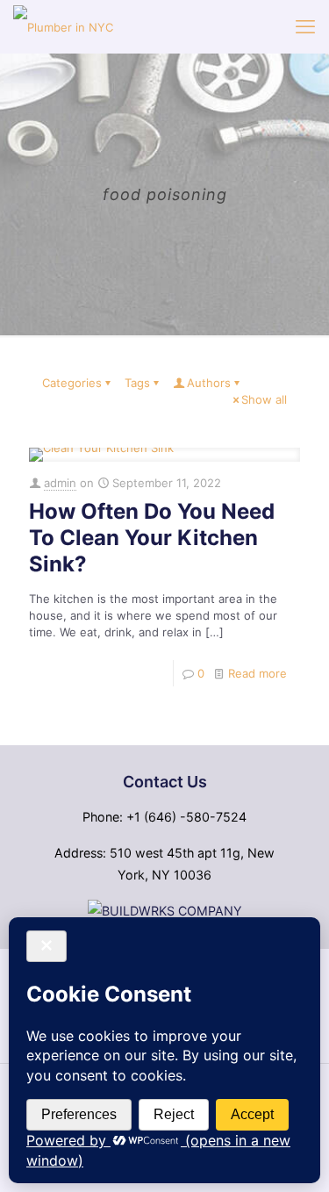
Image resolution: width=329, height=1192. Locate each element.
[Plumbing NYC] (63, 26)
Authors (209, 383)
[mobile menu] (305, 26)
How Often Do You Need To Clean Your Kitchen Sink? (152, 538)
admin (60, 483)
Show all (264, 399)
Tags (137, 383)
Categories (72, 383)
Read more (257, 673)
